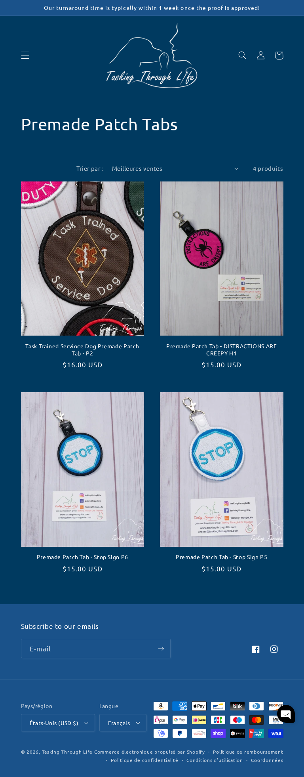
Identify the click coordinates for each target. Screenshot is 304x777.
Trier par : (90, 168)
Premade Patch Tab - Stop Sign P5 (221, 557)
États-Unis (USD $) (54, 722)
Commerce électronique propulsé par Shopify (149, 751)
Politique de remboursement (248, 751)
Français (119, 722)
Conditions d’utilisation (214, 760)
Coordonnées (267, 760)
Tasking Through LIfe (67, 751)
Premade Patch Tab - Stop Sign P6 (82, 557)
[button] (25, 55)
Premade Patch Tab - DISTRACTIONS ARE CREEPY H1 (221, 350)
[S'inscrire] (161, 648)
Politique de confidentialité (145, 760)
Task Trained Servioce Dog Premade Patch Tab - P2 (82, 350)
